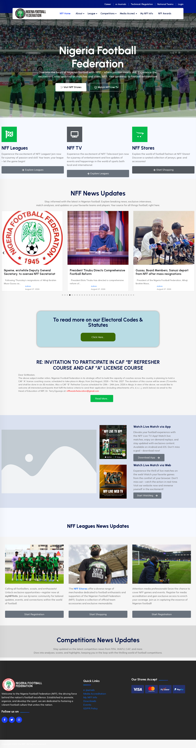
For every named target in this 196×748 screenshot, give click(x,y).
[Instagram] (19, 723)
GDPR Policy (90, 711)
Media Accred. (127, 13)
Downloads (89, 704)
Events (87, 708)
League (91, 13)
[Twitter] (12, 723)
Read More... (102, 402)
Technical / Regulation (142, 4)
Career (107, 4)
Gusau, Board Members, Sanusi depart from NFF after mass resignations (96, 272)
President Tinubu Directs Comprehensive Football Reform (31, 272)
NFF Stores (143, 148)
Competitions (107, 13)
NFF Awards (164, 13)
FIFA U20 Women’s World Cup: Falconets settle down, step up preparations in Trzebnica (163, 274)
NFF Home (65, 13)
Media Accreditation (94, 697)
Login (180, 4)
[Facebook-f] (5, 723)
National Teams (165, 4)
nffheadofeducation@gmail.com (83, 394)
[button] (62, 298)
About (79, 13)
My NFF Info (146, 13)
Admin (28, 286)
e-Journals (121, 4)
